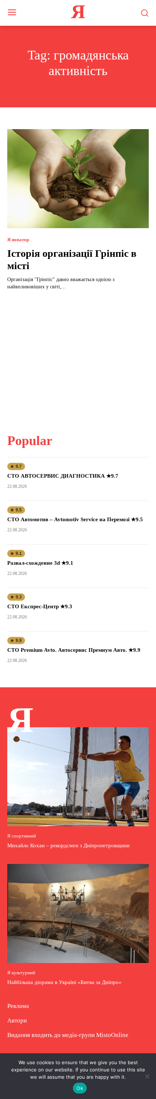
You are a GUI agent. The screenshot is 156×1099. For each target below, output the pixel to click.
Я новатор (18, 239)
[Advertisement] (78, 357)
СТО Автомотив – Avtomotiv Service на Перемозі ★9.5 (75, 519)
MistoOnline (112, 1035)
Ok (80, 1088)
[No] (147, 1076)
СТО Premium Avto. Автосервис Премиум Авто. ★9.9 (73, 650)
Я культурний (21, 972)
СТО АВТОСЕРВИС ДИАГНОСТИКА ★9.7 (62, 476)
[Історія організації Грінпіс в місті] (78, 178)
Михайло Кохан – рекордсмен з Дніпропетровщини (68, 845)
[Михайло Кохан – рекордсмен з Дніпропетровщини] (78, 776)
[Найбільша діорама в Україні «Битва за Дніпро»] (78, 913)
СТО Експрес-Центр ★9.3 (39, 606)
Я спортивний (21, 835)
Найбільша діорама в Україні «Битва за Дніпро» (64, 982)
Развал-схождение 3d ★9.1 (40, 563)
